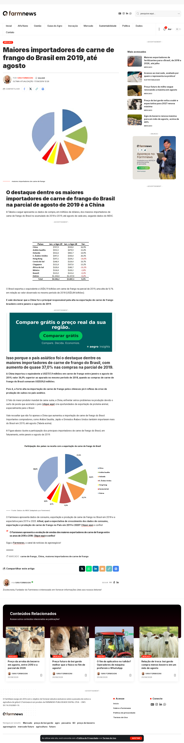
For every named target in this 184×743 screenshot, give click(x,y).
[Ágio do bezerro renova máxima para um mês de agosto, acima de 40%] (135, 119)
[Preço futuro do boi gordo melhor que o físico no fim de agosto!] (69, 642)
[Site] (110, 583)
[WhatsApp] (130, 13)
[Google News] (120, 13)
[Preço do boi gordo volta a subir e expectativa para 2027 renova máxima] (135, 104)
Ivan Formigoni (25, 78)
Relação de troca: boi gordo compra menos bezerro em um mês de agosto (158, 664)
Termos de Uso (109, 738)
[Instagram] (123, 13)
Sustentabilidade (152, 80)
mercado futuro (26, 726)
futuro (52, 726)
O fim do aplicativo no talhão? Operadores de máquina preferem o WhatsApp (114, 664)
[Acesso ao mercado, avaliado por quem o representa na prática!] (135, 77)
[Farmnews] (19, 13)
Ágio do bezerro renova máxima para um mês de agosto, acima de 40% (161, 119)
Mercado (8, 42)
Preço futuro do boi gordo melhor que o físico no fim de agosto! (68, 664)
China (41, 556)
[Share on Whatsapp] (89, 569)
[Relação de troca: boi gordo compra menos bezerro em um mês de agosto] (158, 642)
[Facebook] (114, 583)
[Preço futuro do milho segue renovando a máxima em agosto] (135, 90)
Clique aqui (87, 525)
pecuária (66, 723)
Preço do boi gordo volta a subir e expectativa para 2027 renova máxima (161, 103)
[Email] (102, 569)
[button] (136, 738)
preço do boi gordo (43, 723)
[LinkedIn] (127, 13)
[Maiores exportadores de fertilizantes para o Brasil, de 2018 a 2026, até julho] (135, 61)
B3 (74, 723)
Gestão (101, 656)
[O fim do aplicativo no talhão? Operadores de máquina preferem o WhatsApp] (114, 642)
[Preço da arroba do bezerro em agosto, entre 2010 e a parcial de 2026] (25, 642)
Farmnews (18, 542)
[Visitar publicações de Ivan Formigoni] (7, 79)
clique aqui (48, 404)
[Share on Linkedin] (96, 569)
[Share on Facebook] (24, 89)
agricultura (41, 726)
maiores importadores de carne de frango (67, 556)
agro (57, 723)
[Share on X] (30, 89)
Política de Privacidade (87, 738)
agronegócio (9, 726)
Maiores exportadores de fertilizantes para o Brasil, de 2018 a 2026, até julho (162, 60)
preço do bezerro (86, 723)
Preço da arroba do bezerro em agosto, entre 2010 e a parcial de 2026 (23, 664)
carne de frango (28, 556)
